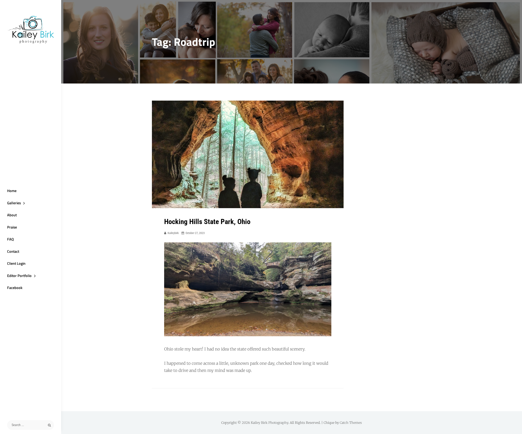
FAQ (10, 239)
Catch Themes (351, 423)
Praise (12, 227)
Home (12, 190)
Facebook (14, 287)
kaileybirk (173, 233)
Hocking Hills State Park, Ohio (207, 222)
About (12, 215)
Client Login (16, 263)
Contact (13, 251)
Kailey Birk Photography (269, 423)
